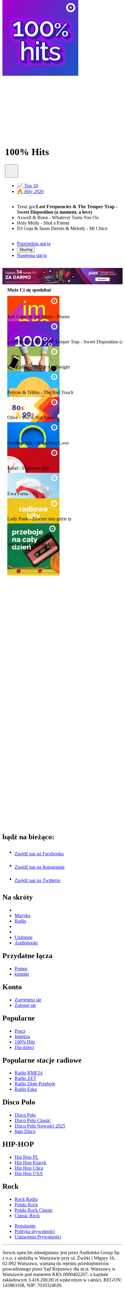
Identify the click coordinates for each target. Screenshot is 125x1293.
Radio (20, 921)
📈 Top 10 (27, 185)
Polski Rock (26, 1204)
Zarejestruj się (28, 999)
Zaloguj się (25, 1005)
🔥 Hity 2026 (30, 191)
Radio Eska (26, 1089)
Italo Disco (25, 1131)
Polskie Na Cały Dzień (34, 456)
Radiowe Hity (24, 507)
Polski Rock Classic (34, 1210)
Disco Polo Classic (33, 1120)
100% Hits (20, 330)
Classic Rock (27, 1215)
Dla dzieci (24, 1047)
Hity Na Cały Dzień (31, 380)
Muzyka (22, 915)
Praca (14, 355)
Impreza (17, 305)
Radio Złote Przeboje (35, 1083)
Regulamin (25, 1225)
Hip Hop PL (27, 1157)
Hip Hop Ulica (29, 1168)
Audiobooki (26, 942)
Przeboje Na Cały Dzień (36, 532)
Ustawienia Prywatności (38, 1236)
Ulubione (23, 937)
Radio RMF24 (28, 1072)
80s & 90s (19, 406)
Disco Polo (25, 1115)
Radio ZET (25, 1078)
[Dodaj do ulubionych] (11, 171)
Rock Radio (26, 1199)
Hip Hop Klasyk (30, 1162)
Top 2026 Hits (24, 431)
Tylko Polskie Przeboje (35, 482)
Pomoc (21, 968)
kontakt (22, 974)
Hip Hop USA (29, 1173)
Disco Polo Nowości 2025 (40, 1125)
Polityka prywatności (35, 1231)
